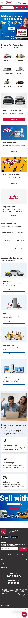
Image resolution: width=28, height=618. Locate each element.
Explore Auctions (14, 290)
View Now (14, 119)
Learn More (14, 215)
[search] (12, 7)
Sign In (24, 3)
